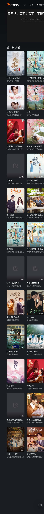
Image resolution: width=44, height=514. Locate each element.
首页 (24, 5)
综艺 (31, 5)
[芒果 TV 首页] (13, 4)
